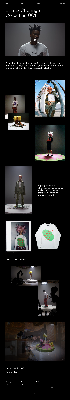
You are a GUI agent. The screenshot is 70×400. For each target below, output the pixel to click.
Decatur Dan (23, 384)
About (22, 3)
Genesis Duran (38, 384)
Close (35, 394)
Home (6, 3)
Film (11, 374)
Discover (62, 3)
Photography (7, 374)
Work (38, 3)
